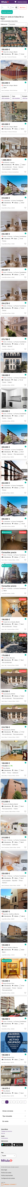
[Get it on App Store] (17, 1145)
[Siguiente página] (24, 1102)
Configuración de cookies (8, 1178)
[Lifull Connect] (8, 1185)
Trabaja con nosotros (6, 1131)
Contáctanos (4, 1138)
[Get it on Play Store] (6, 1144)
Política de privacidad (7, 1175)
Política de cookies (6, 1172)
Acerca (3, 1133)
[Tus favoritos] (15, 2)
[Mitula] (5, 2)
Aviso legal (4, 1169)
